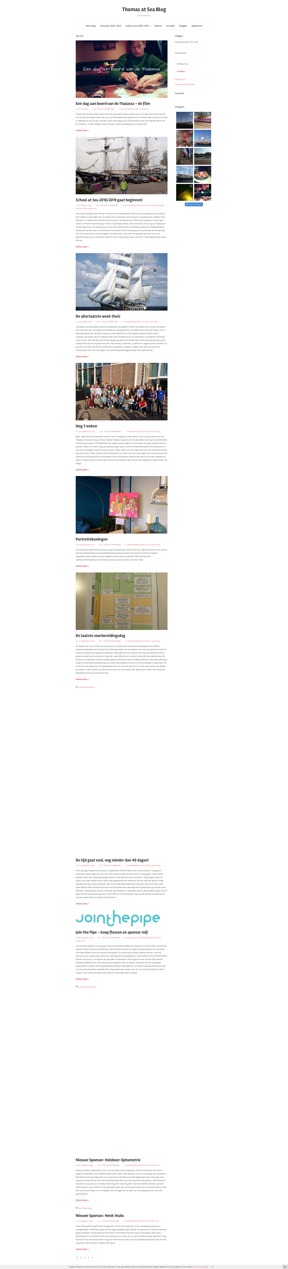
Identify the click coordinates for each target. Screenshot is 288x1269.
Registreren (197, 25)
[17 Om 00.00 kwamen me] (202, 174)
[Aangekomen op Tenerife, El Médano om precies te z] (202, 120)
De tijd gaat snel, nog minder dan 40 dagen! (112, 860)
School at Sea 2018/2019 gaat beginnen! (109, 200)
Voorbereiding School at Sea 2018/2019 (141, 322)
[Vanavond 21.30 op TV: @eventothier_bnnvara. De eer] (184, 138)
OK (212, 1267)
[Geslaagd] (184, 156)
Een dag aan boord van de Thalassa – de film (113, 103)
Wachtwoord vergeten (185, 84)
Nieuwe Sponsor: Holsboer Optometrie (108, 1160)
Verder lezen (81, 130)
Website (158, 25)
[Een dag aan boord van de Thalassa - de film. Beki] (202, 192)
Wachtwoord (181, 53)
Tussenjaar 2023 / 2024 (110, 25)
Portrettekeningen (92, 539)
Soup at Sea (131, 938)
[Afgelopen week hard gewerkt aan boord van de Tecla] (184, 120)
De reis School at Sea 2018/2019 (134, 109)
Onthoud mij (182, 64)
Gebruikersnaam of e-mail (186, 42)
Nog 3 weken (86, 426)
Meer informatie (201, 1267)
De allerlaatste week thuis (98, 316)
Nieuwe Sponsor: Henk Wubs (100, 1215)
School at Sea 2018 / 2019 (137, 25)
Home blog (91, 25)
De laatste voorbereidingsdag (100, 635)
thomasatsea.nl (144, 15)
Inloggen (183, 25)
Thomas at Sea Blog (144, 9)
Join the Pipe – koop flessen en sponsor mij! (112, 932)
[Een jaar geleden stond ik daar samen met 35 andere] (184, 174)
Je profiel (170, 25)
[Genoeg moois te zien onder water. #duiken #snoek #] (184, 192)
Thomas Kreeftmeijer (106, 109)
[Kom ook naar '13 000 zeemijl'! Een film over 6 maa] (202, 138)
